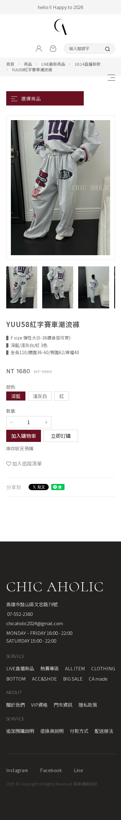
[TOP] (113, 649)
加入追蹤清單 (27, 463)
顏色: (11, 386)
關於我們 (15, 704)
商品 (28, 64)
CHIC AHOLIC (55, 586)
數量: (11, 410)
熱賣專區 (49, 668)
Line (78, 770)
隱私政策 (87, 704)
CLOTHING (103, 668)
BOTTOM (16, 678)
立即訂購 (61, 435)
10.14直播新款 (88, 64)
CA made (98, 678)
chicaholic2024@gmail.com (34, 623)
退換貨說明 (52, 731)
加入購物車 (23, 435)
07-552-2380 (19, 614)
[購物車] (53, 48)
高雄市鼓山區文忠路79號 (32, 604)
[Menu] (111, 78)
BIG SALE (73, 678)
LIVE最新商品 (53, 64)
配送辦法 (104, 731)
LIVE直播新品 (20, 668)
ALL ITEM (75, 668)
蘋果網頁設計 (85, 784)
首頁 (10, 64)
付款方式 (79, 731)
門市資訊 (63, 704)
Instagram (17, 770)
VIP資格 (39, 704)
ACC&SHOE (44, 678)
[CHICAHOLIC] (60, 27)
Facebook (51, 770)
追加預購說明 (20, 731)
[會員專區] (38, 48)
